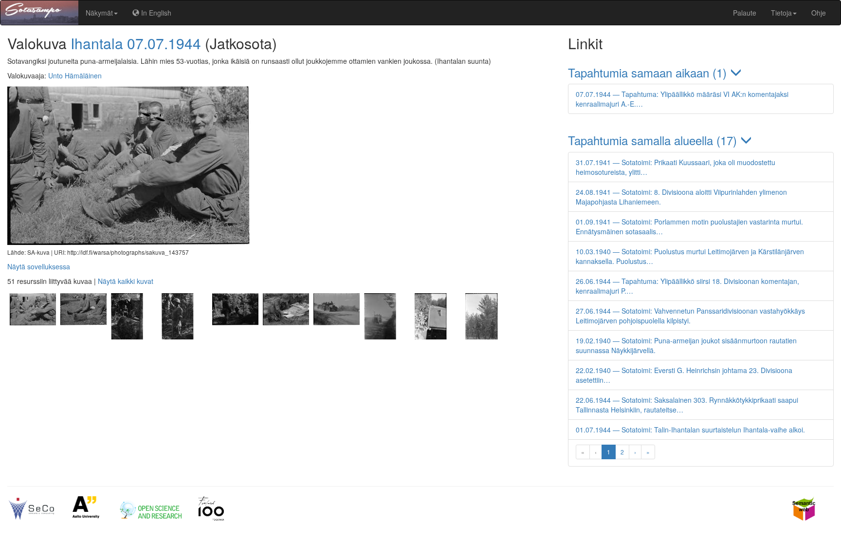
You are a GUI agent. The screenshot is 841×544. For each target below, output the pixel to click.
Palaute (744, 13)
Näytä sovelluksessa (38, 266)
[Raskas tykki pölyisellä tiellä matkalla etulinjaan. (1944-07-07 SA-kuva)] (336, 336)
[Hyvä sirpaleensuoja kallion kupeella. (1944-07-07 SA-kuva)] (134, 336)
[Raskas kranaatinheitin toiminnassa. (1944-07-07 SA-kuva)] (235, 336)
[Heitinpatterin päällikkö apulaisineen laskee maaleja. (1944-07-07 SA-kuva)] (285, 336)
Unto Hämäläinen (75, 75)
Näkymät (99, 13)
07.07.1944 (164, 43)
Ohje (818, 13)
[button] (701, 72)
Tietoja (781, 13)
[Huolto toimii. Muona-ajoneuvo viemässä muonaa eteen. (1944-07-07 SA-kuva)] (387, 336)
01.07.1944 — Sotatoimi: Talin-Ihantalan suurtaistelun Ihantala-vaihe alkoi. (690, 429)
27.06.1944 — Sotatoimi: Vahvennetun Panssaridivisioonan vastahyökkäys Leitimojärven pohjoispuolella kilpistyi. (690, 315)
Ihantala (97, 43)
